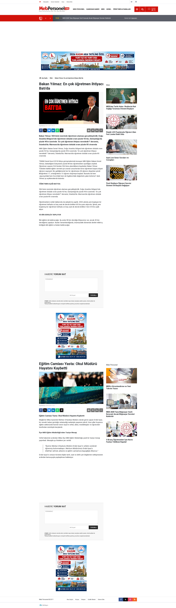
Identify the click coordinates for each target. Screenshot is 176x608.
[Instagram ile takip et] (130, 599)
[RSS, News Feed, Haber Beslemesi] (134, 599)
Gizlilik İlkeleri (92, 599)
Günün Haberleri (55, 2)
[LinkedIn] (53, 130)
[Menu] (137, 9)
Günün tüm (130, 18)
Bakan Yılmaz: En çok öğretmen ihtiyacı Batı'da (69, 78)
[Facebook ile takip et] (121, 599)
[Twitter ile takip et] (125, 599)
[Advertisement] (88, 35)
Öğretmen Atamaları (122, 9)
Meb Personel (79, 9)
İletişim (83, 599)
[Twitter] (45, 130)
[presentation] (45, 18)
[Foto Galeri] (136, 2)
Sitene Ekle (69, 2)
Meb (102, 9)
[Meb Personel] (54, 9)
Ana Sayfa (44, 78)
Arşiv (63, 2)
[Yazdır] (89, 130)
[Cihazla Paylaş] (61, 130)
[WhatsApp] (57, 130)
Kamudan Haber (92, 9)
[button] (93, 130)
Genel (108, 9)
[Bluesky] (49, 130)
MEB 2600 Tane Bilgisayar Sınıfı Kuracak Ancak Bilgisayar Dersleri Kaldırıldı (87, 18)
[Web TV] (132, 2)
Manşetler (46, 2)
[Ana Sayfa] (40, 2)
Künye (77, 599)
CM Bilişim (45, 605)
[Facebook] (41, 130)
